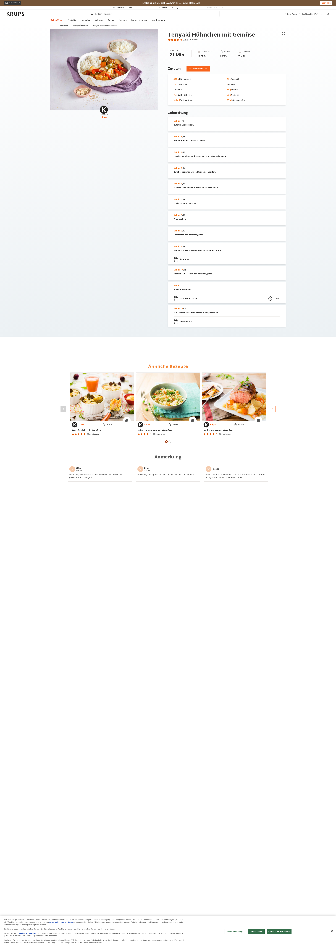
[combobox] (104, 477)
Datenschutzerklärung (165, 501)
